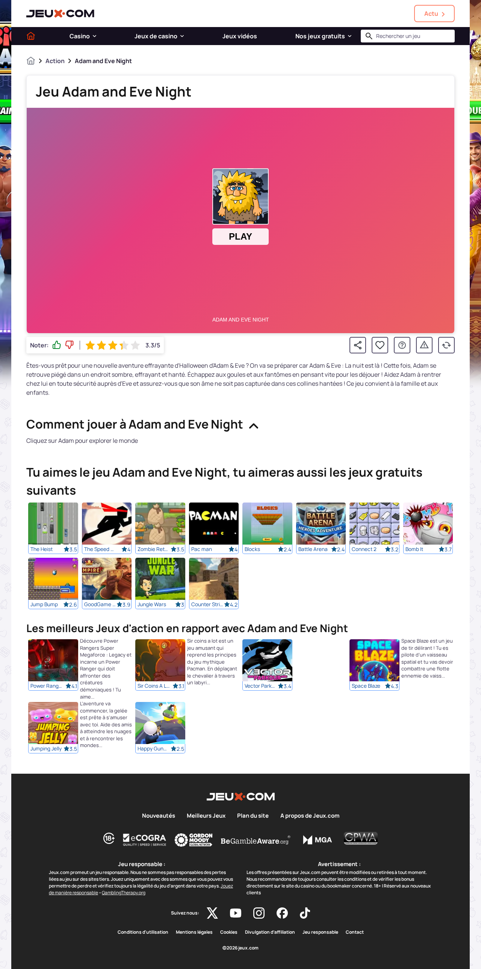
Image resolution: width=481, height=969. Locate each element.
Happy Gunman (154, 749)
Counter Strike (207, 604)
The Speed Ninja (100, 549)
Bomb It (414, 549)
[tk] (305, 913)
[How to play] (402, 345)
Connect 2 (364, 549)
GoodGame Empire (100, 604)
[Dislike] (69, 345)
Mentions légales (194, 932)
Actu (431, 13)
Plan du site (253, 816)
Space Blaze (366, 686)
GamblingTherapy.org (123, 892)
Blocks (252, 549)
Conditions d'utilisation (143, 932)
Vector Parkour (261, 686)
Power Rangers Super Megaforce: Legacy (47, 686)
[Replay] (446, 345)
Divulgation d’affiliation (270, 932)
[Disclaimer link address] (144, 840)
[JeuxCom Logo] (60, 13)
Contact (355, 932)
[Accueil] (30, 36)
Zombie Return (154, 549)
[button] (94, 36)
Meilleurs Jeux (206, 816)
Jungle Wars (152, 604)
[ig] (259, 913)
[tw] (212, 913)
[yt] (235, 913)
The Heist (41, 549)
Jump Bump (44, 604)
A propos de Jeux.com (309, 816)
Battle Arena (313, 549)
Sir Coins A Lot (154, 686)
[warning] (424, 345)
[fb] (282, 913)
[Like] (56, 345)
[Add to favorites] (379, 345)
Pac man (201, 549)
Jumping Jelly (46, 749)
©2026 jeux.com (240, 948)
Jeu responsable (320, 932)
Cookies (228, 932)
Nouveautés (158, 816)
